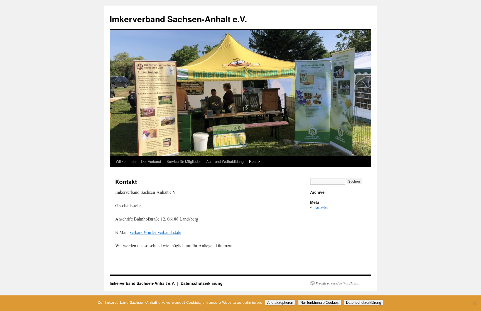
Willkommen (126, 161)
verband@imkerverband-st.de (155, 232)
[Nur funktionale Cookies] (474, 303)
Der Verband (151, 161)
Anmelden (321, 207)
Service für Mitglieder (183, 161)
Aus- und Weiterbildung (225, 161)
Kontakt (255, 161)
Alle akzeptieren (280, 302)
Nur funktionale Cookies (319, 302)
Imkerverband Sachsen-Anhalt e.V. (178, 19)
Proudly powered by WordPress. (337, 283)
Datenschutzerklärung (202, 283)
